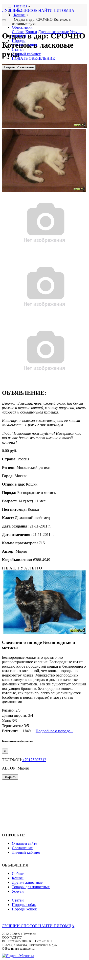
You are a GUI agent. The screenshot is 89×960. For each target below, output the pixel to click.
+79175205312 (34, 760)
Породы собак (24, 905)
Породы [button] (18, 40)
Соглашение (22, 848)
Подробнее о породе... (54, 731)
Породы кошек (24, 909)
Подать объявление (19, 67)
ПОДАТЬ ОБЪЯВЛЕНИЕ (33, 58)
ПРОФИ (19, 36)
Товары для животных (31, 887)
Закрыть (10, 777)
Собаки (18, 32)
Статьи (18, 49)
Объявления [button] (22, 27)
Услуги (76, 32)
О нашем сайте (24, 843)
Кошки (31, 32)
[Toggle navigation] (4, 20)
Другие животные (53, 32)
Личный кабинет (26, 54)
